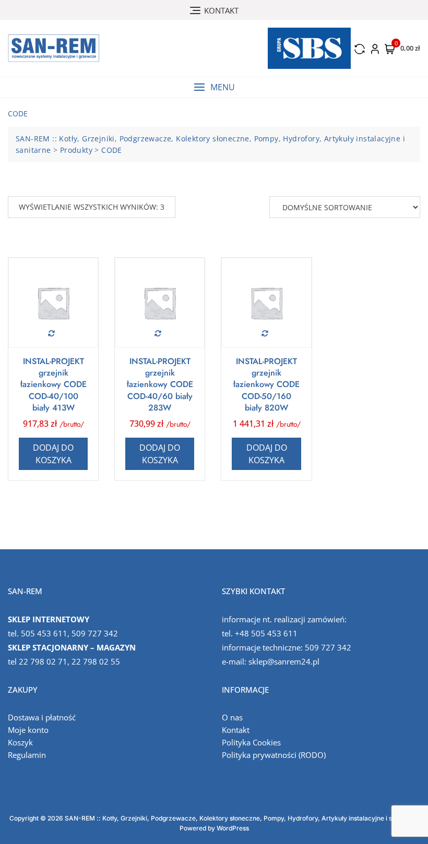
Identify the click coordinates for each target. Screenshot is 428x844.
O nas (232, 717)
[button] (214, 87)
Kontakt (235, 730)
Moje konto (28, 730)
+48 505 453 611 (266, 633)
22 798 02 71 (43, 661)
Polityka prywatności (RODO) (274, 755)
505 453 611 (44, 633)
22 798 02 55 (96, 661)
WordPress (233, 828)
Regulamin (27, 755)
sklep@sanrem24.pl (283, 661)
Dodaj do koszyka (53, 454)
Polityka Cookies (251, 742)
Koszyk (20, 742)
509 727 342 (95, 633)
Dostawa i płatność (42, 717)
